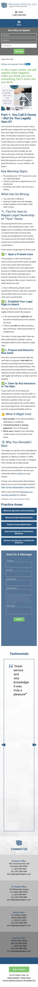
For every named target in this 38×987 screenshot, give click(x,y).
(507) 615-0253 (20, 920)
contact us (21, 473)
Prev (3, 745)
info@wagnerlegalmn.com (20, 874)
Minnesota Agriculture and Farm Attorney (19, 511)
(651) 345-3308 (20, 946)
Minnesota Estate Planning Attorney (19, 518)
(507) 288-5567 (20, 15)
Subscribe (19, 51)
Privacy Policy (26, 978)
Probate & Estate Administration (19, 524)
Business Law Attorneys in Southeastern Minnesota (19, 541)
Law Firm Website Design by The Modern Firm (19, 980)
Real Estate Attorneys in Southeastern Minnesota (19, 532)
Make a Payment (19, 969)
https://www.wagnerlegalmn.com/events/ (18, 487)
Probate (27, 499)
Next (35, 745)
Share (21, 64)
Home (20, 12)
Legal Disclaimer (13, 978)
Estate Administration (16, 499)
